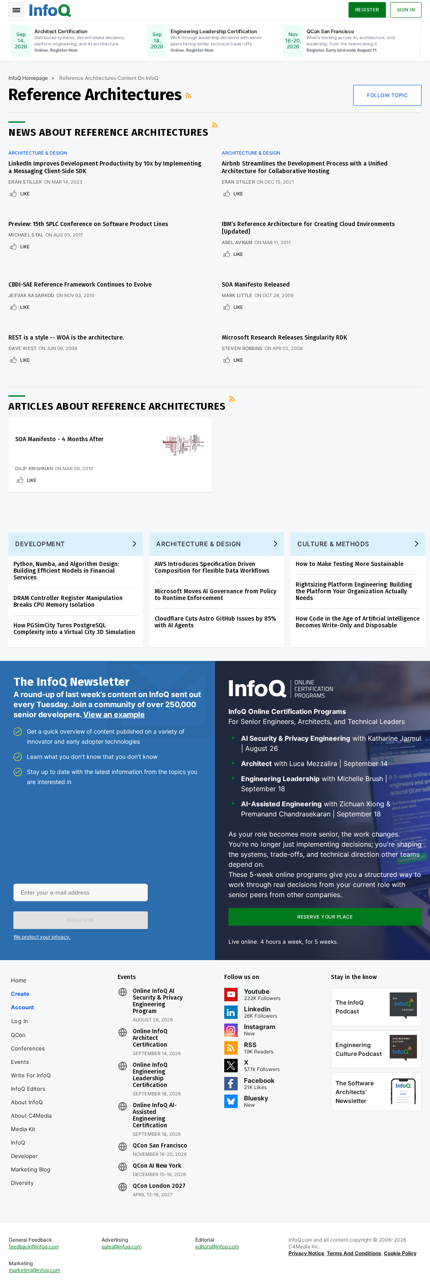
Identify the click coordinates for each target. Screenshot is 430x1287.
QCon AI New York (157, 1166)
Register (367, 10)
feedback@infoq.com (34, 1246)
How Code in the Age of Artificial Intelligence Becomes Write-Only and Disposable (358, 622)
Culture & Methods (333, 544)
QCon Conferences (28, 1042)
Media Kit (23, 1129)
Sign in (406, 10)
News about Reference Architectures (108, 132)
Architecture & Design (37, 153)
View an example (114, 714)
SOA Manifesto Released (256, 284)
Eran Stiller (25, 182)
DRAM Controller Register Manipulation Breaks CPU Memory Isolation (68, 601)
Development (40, 544)
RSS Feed (189, 95)
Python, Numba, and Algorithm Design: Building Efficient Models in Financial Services (66, 571)
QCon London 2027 (159, 1186)
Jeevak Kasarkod (31, 295)
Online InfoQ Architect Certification (150, 1038)
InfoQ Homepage (28, 78)
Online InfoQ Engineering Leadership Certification (150, 1075)
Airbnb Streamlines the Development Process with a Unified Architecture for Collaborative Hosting (305, 167)
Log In (20, 1021)
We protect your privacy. (42, 937)
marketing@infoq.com (34, 1270)
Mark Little (237, 295)
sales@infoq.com (122, 1246)
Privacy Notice (306, 1253)
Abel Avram (237, 242)
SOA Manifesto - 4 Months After (59, 439)
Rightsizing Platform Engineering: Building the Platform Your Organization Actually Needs (354, 591)
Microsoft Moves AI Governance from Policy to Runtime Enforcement (215, 595)
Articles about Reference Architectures (116, 406)
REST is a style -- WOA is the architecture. (66, 337)
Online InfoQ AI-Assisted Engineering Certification (155, 1115)
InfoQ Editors (28, 1088)
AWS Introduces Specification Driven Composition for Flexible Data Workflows (212, 567)
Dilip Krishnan (34, 468)
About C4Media (31, 1115)
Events (20, 1061)
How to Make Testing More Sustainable (350, 564)
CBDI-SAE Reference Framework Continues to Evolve (80, 284)
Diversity (22, 1182)
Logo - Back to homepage (50, 9)
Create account (22, 1000)
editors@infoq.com (217, 1246)
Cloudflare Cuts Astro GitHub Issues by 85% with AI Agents (215, 622)
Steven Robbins (242, 348)
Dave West (22, 348)
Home (18, 980)
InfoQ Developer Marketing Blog (30, 1156)
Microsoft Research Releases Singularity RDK (284, 337)
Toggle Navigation (16, 9)
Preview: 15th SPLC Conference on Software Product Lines (88, 224)
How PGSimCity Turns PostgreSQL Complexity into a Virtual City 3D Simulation (74, 629)
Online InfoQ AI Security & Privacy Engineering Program (158, 1001)
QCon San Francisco (160, 1145)
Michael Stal (26, 235)
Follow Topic (387, 95)
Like (25, 194)
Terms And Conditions (354, 1253)
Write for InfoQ (31, 1075)
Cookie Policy (400, 1253)
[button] (80, 920)
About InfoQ (27, 1102)
